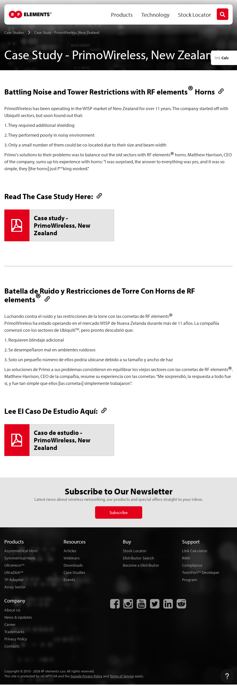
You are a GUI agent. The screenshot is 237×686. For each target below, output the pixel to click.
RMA (186, 558)
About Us (12, 610)
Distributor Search (138, 558)
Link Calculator (195, 550)
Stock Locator (194, 14)
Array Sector (15, 586)
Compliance (192, 565)
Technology (155, 14)
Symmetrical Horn (19, 558)
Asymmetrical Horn (21, 550)
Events (69, 579)
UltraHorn (14, 565)
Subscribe (119, 512)
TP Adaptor (14, 579)
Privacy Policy (15, 638)
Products (122, 14)
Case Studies (74, 572)
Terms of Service (122, 676)
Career (10, 624)
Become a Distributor (141, 565)
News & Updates (18, 617)
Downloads (73, 565)
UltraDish (13, 572)
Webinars (72, 558)
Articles (70, 550)
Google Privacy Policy (86, 676)
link (222, 57)
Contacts (12, 646)
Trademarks (14, 631)
